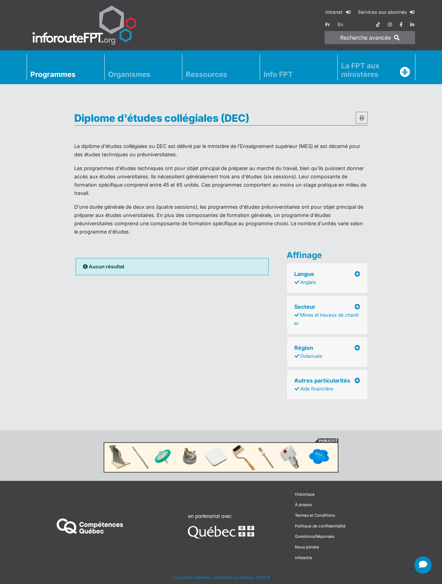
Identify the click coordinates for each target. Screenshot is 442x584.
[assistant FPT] (423, 565)
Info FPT (278, 74)
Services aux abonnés (383, 12)
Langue (305, 277)
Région (308, 351)
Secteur (326, 314)
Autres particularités (322, 384)
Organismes (129, 74)
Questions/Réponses (314, 536)
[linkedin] (412, 24)
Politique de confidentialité (320, 526)
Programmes (53, 74)
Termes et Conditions (315, 515)
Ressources (206, 74)
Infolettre (303, 557)
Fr (327, 24)
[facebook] (401, 24)
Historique (305, 494)
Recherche (365, 37)
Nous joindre (307, 547)
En (340, 24)
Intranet (334, 12)
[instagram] (390, 24)
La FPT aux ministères (360, 70)
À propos (303, 504)
